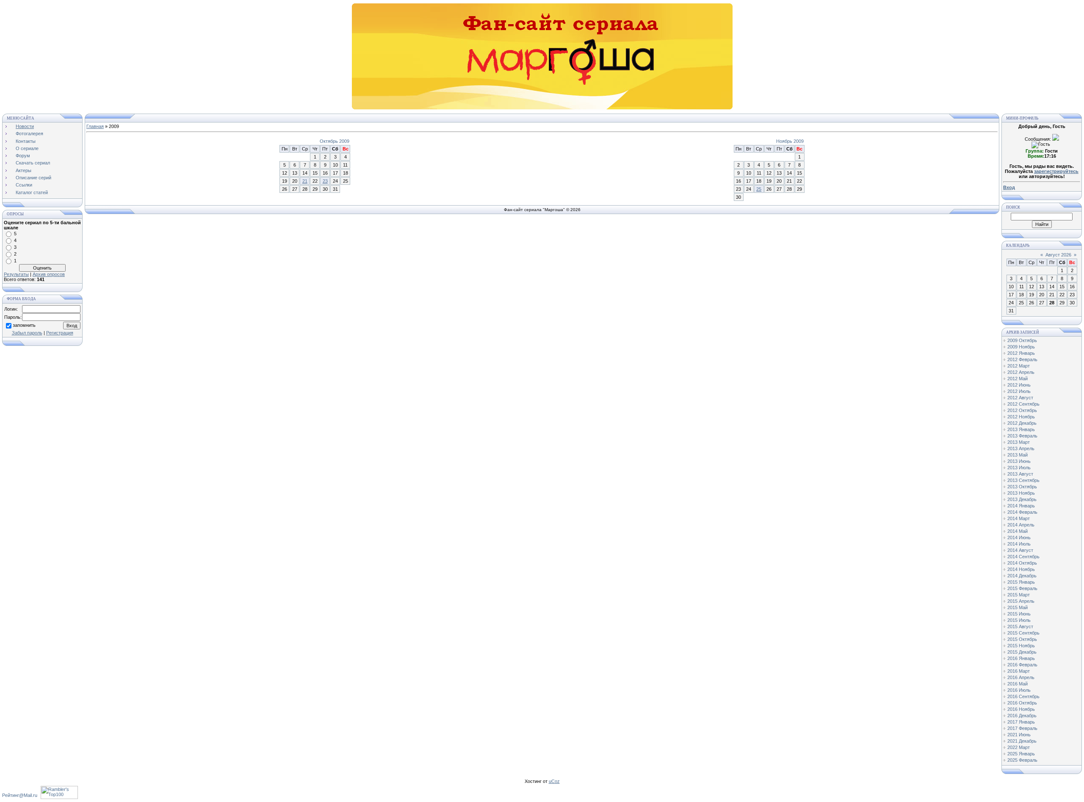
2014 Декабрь (1022, 575)
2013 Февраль (1022, 435)
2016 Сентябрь (1023, 696)
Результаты (16, 274)
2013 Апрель (1020, 448)
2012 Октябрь (1022, 410)
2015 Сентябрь (1023, 632)
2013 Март (1018, 442)
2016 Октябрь (1022, 702)
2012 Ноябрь (1021, 416)
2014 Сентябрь (1023, 556)
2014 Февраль (1022, 512)
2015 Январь (1021, 582)
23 (325, 181)
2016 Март (1018, 671)
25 (758, 189)
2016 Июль (1019, 690)
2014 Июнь (1019, 537)
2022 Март (1018, 747)
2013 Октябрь (1022, 486)
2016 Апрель (1020, 677)
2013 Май (1017, 454)
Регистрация (59, 332)
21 (304, 181)
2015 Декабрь (1022, 651)
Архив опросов (49, 274)
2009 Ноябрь (1021, 346)
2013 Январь (1021, 429)
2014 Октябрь (1022, 562)
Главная (95, 126)
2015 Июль (1019, 620)
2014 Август (1020, 550)
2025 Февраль (1022, 760)
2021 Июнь (1019, 734)
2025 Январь (1021, 753)
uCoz (554, 781)
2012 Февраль (1022, 359)
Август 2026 (1058, 254)
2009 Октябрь (1022, 340)
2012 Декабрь (1022, 423)
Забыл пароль (27, 332)
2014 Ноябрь (1021, 569)
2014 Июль (1019, 543)
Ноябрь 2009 (790, 141)
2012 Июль (1019, 391)
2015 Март (1018, 594)
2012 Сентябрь (1023, 404)
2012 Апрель (1020, 372)
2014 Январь (1021, 505)
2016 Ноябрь (1021, 709)
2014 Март (1018, 518)
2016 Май (1017, 683)
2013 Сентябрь (1023, 480)
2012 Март (1018, 365)
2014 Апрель (1020, 524)
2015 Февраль (1022, 588)
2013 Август (1020, 473)
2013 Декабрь (1022, 499)
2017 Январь (1021, 721)
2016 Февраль (1022, 664)
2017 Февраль (1022, 728)
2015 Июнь (1019, 613)
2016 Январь (1021, 658)
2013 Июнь (1019, 461)
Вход (1009, 187)
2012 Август (1020, 397)
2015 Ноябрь (1021, 645)
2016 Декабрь (1022, 715)
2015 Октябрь (1022, 639)
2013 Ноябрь (1021, 493)
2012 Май (1017, 378)
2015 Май (1017, 607)
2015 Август (1020, 626)
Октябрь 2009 (334, 141)
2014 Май (1017, 531)
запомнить (24, 325)
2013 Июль (1019, 467)
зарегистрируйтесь (1056, 171)
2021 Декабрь (1022, 741)
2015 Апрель (1020, 601)
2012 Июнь (1019, 384)
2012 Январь (1021, 353)
